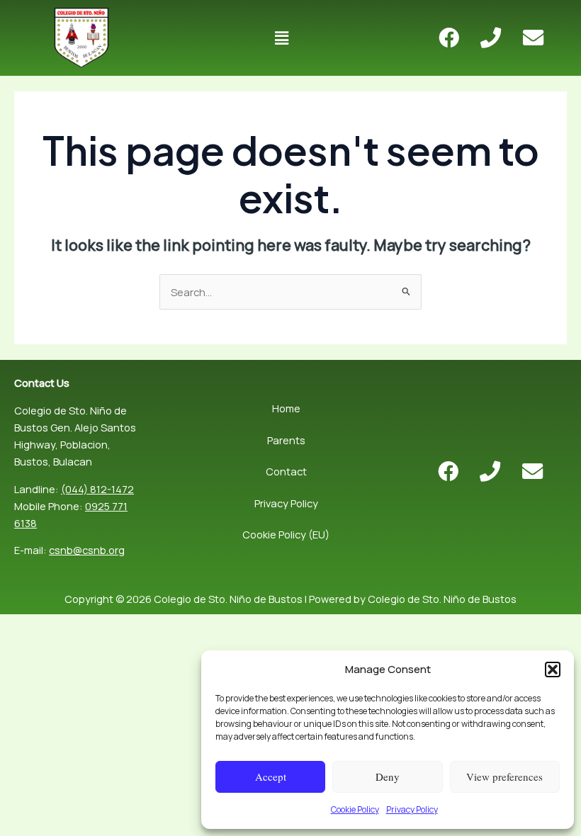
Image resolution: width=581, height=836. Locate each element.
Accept (270, 776)
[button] (553, 669)
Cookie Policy (355, 809)
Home (286, 408)
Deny (388, 776)
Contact (286, 471)
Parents (286, 440)
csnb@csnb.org (87, 550)
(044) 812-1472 (97, 489)
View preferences (504, 776)
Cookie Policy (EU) (285, 534)
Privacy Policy (412, 809)
